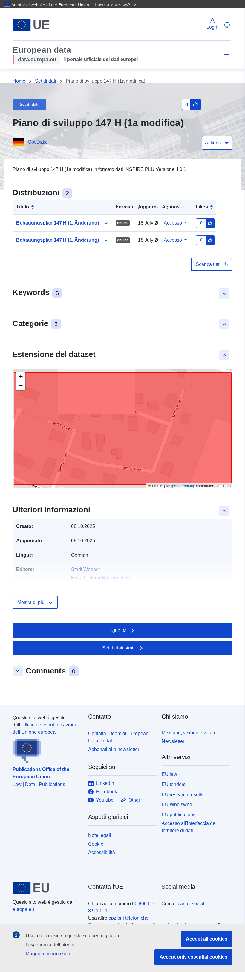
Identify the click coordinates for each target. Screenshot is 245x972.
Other (134, 800)
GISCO (225, 485)
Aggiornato (151, 206)
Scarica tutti (208, 264)
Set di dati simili (119, 647)
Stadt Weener (85, 569)
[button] (116, 4)
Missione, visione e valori (188, 732)
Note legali (99, 835)
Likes (202, 206)
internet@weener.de (108, 577)
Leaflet (157, 485)
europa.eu (23, 909)
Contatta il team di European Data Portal (118, 737)
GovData (37, 142)
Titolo (22, 206)
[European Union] (47, 888)
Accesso (173, 222)
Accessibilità (101, 852)
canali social (191, 903)
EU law (169, 774)
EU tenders (174, 784)
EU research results (182, 794)
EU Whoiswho (177, 804)
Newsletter (173, 741)
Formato (125, 206)
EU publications (178, 814)
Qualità (119, 630)
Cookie (95, 844)
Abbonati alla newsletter (113, 749)
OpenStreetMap (182, 485)
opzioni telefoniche (128, 917)
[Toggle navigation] (225, 56)
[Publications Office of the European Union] (47, 749)
